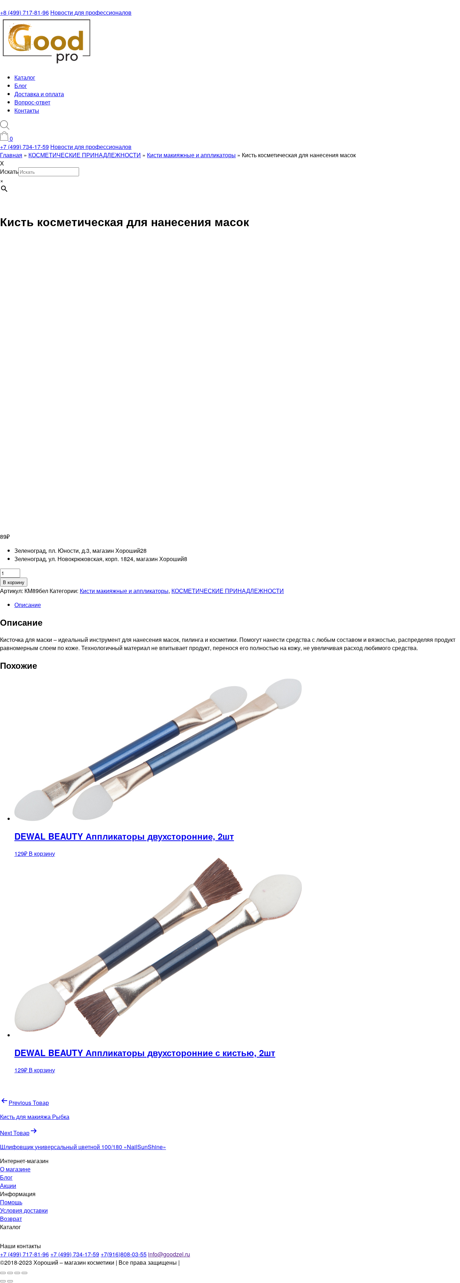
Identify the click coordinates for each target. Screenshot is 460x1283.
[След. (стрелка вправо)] (10, 1281)
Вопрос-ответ (32, 102)
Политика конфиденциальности (223, 1262)
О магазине (15, 1169)
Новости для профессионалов (91, 12)
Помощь (11, 1202)
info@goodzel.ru (169, 1254)
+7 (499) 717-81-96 (24, 1254)
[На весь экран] (10, 1273)
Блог (20, 85)
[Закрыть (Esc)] (24, 1273)
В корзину (13, 582)
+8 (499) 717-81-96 (24, 12)
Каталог (24, 77)
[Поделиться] (17, 1273)
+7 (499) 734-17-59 (24, 147)
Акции (8, 1185)
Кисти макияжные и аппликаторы (124, 591)
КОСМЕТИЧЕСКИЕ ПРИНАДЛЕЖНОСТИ (227, 591)
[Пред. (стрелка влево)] (3, 1281)
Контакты (26, 110)
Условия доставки (24, 1210)
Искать (9, 171)
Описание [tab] (27, 605)
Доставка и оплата (39, 94)
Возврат (11, 1218)
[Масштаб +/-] (3, 1273)
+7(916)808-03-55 (124, 1254)
